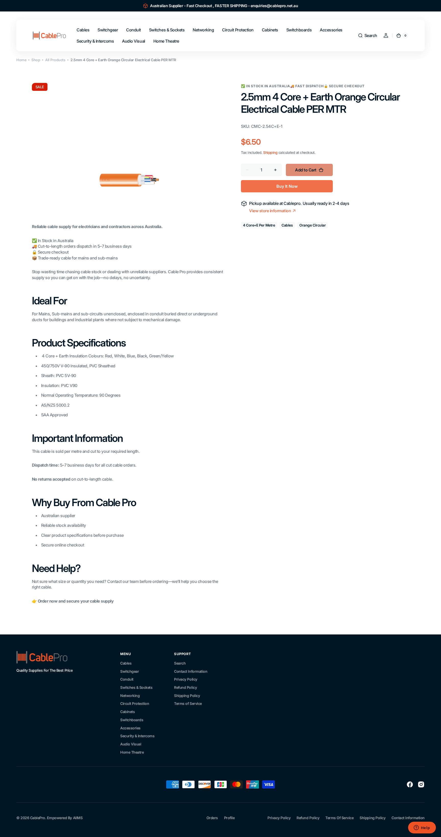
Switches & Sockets (136, 687)
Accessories (130, 728)
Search (180, 663)
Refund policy (308, 818)
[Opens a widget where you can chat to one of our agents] (422, 828)
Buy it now (287, 186)
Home (21, 60)
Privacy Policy (185, 679)
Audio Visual (130, 744)
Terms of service (339, 818)
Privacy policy (278, 818)
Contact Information (190, 671)
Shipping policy (372, 818)
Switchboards (131, 720)
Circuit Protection (134, 703)
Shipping (270, 152)
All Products (55, 60)
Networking (130, 695)
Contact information (408, 818)
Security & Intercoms (137, 736)
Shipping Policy (187, 695)
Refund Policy (185, 687)
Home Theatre (132, 752)
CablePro (37, 818)
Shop (35, 60)
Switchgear (129, 671)
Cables (125, 663)
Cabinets (127, 711)
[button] (367, 35)
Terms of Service (188, 703)
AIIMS (78, 818)
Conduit (126, 679)
